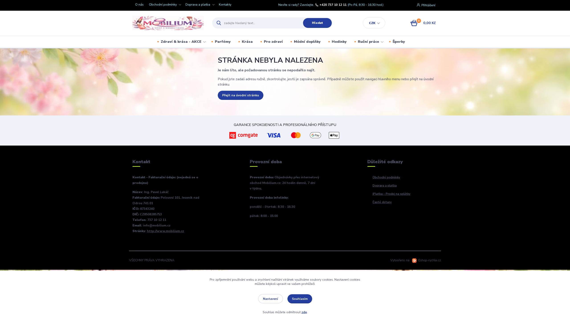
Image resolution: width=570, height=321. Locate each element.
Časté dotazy (382, 202)
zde (304, 312)
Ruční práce (368, 41)
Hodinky (339, 41)
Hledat (317, 23)
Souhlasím (300, 299)
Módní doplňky (307, 41)
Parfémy (223, 41)
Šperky (399, 41)
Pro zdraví (273, 41)
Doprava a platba (197, 4)
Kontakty (225, 4)
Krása (247, 41)
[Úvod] (168, 23)
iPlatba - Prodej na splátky (391, 194)
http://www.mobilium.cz (165, 231)
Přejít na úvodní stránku (240, 95)
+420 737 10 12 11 (333, 5)
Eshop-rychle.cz (429, 260)
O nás (139, 4)
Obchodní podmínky (163, 4)
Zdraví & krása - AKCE (181, 41)
